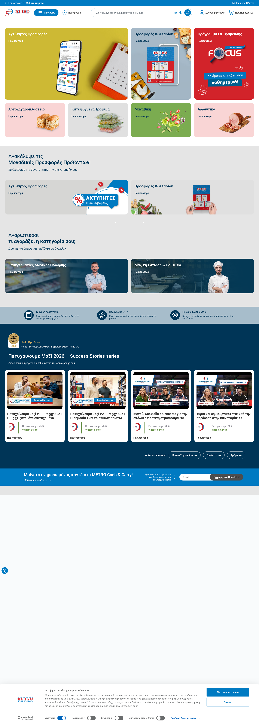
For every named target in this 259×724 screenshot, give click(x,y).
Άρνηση (228, 702)
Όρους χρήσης (158, 477)
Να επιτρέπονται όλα (228, 692)
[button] (15, 3)
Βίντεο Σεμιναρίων (183, 455)
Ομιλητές (212, 455)
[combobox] (132, 12)
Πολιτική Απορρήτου (162, 480)
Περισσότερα (14, 437)
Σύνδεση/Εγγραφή (215, 12)
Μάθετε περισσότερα (35, 480)
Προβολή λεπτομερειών (183, 718)
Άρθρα (234, 455)
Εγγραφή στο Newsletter (226, 477)
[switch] (91, 718)
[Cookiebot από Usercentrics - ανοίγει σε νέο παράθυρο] (25, 718)
